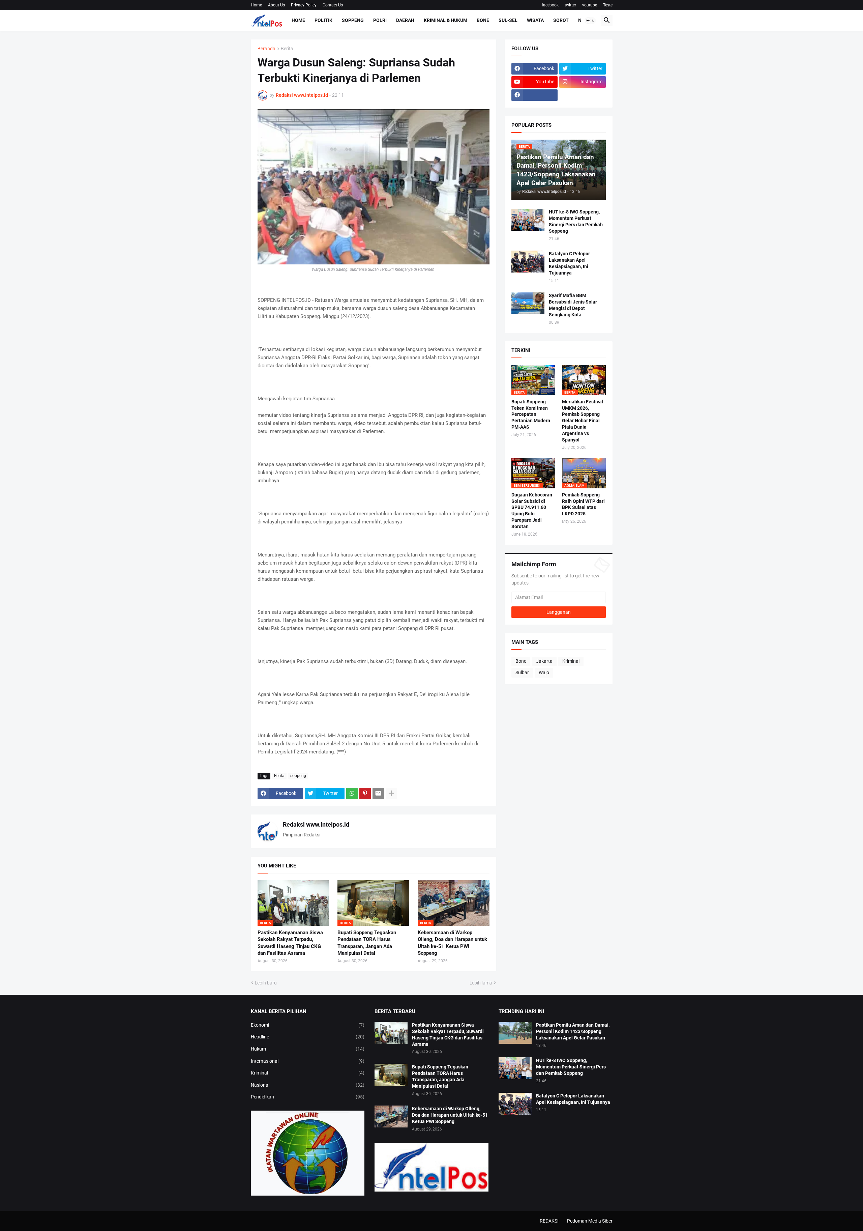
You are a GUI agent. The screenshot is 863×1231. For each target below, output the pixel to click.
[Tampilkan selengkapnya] (391, 793)
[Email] (378, 793)
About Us (276, 5)
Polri (380, 20)
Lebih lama (481, 982)
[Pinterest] (365, 793)
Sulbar (522, 672)
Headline (308, 1036)
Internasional (308, 1061)
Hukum (308, 1049)
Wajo (544, 672)
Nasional (308, 1085)
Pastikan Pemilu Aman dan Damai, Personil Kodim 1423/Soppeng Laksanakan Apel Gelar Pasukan (572, 1031)
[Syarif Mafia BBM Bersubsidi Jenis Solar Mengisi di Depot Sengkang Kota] (527, 303)
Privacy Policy (304, 5)
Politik (323, 20)
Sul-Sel (508, 20)
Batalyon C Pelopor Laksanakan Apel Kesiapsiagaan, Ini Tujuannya (569, 263)
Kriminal (570, 661)
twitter (570, 5)
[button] (590, 20)
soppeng (298, 775)
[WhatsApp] (352, 793)
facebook (550, 5)
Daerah (405, 20)
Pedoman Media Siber (590, 1221)
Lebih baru (266, 982)
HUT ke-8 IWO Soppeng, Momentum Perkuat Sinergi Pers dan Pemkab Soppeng (576, 221)
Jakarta (544, 661)
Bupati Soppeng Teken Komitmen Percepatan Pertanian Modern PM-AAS (530, 414)
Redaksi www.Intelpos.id (316, 824)
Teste (608, 5)
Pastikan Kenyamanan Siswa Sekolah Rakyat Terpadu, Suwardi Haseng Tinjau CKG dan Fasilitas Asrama (290, 942)
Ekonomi (308, 1025)
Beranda (266, 48)
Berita (287, 48)
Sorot (561, 20)
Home (256, 5)
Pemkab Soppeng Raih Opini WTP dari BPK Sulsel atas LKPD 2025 (583, 504)
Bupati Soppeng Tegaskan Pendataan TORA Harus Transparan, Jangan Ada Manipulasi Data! (366, 942)
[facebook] (534, 95)
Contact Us (333, 5)
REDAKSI (549, 1221)
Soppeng (353, 20)
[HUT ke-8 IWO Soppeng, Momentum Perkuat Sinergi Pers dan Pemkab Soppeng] (527, 220)
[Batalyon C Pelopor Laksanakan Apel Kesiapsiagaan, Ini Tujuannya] (527, 262)
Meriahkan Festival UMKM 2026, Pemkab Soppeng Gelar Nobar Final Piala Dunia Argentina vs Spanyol (582, 420)
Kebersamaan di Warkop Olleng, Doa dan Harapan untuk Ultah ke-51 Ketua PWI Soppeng (452, 942)
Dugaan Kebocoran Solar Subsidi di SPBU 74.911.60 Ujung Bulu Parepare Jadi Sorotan (531, 510)
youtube (589, 5)
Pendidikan (308, 1096)
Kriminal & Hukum (445, 20)
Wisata (535, 20)
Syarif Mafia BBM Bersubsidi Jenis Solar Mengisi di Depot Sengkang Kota (573, 305)
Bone (483, 20)
